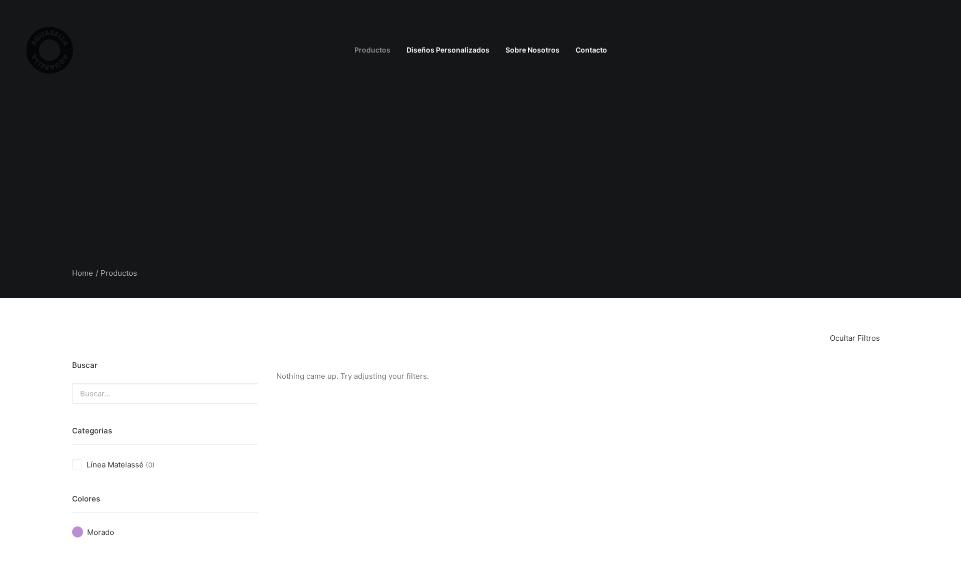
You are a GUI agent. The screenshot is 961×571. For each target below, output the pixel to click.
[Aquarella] (50, 50)
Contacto (591, 50)
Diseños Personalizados (448, 50)
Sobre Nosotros (533, 50)
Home (82, 273)
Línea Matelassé (115, 464)
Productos (372, 50)
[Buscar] (935, 50)
